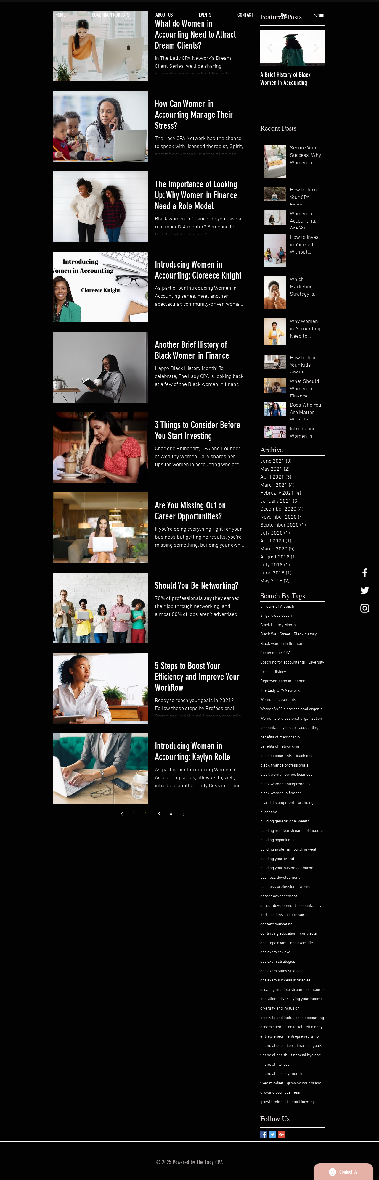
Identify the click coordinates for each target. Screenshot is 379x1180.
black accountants (276, 756)
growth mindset (274, 1102)
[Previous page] (121, 814)
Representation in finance (282, 681)
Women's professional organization (291, 718)
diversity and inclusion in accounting (292, 1017)
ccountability (310, 905)
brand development (277, 802)
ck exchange (298, 914)
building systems (275, 849)
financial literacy (275, 1064)
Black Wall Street (275, 634)
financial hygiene (306, 1055)
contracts (308, 933)
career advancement (278, 896)
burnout (310, 868)
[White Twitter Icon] (365, 590)
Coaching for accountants (282, 662)
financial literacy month (281, 1073)
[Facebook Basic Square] (263, 1134)
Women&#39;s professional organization (292, 709)
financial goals (309, 1045)
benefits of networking (279, 746)
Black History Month (278, 625)
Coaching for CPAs (276, 653)
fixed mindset (271, 1083)
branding (306, 802)
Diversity (316, 662)
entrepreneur (272, 1036)
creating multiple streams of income (292, 989)
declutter (268, 999)
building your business (279, 868)
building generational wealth (285, 821)
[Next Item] (316, 47)
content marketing (276, 924)
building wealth (306, 849)
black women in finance (281, 793)
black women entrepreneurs (285, 784)
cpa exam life (301, 943)
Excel (265, 671)
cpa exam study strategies (283, 971)
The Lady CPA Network (280, 690)
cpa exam (278, 943)
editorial (295, 1027)
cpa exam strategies (277, 961)
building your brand (277, 859)
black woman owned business (286, 774)
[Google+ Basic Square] (281, 1134)
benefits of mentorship (280, 737)
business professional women (286, 886)
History (279, 671)
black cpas (305, 756)
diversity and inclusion (280, 1008)
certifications (271, 914)
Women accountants (278, 699)
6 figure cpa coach (276, 615)
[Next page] (183, 814)
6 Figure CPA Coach (277, 606)
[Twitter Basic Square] (272, 1134)
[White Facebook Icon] (365, 573)
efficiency (314, 1027)
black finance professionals (284, 765)
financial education (276, 1045)
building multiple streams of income (291, 830)
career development (278, 905)
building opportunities (279, 840)
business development (280, 877)
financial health (274, 1055)
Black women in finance (281, 643)
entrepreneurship (303, 1036)
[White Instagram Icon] (365, 608)
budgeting (268, 812)
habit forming (303, 1102)
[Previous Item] (269, 47)
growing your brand (304, 1083)
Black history (305, 634)
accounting (308, 727)
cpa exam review (275, 952)
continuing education (278, 933)
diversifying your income (301, 999)
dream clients (272, 1027)
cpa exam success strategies (285, 980)
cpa (263, 943)
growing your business (280, 1092)
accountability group (278, 727)
